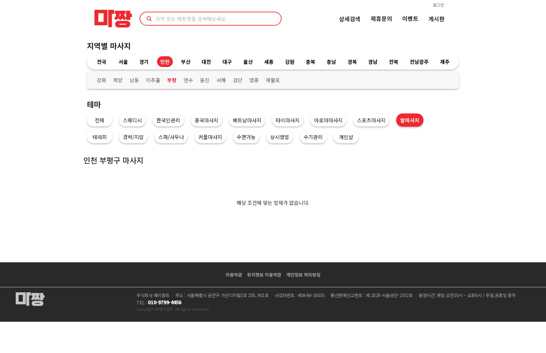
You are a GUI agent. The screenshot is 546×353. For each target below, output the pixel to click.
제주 (445, 61)
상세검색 (350, 19)
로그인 (438, 5)
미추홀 (153, 80)
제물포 (273, 80)
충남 (331, 61)
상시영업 (279, 137)
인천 (165, 61)
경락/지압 (133, 137)
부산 (186, 61)
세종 (269, 61)
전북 (393, 61)
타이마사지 (288, 120)
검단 (237, 80)
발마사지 (409, 120)
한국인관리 (168, 120)
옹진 (204, 80)
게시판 (436, 19)
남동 (134, 80)
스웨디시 (132, 120)
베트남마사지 (247, 120)
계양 (118, 80)
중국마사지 (206, 120)
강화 (101, 80)
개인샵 (346, 137)
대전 (206, 61)
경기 (144, 61)
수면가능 (246, 137)
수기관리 (313, 137)
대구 (227, 61)
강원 (289, 61)
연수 (188, 80)
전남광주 (419, 61)
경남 (373, 61)
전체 (99, 120)
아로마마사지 (328, 120)
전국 (101, 61)
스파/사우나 (171, 137)
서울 (123, 61)
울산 (248, 61)
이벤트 (410, 18)
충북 (310, 61)
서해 (221, 80)
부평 (172, 80)
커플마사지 (210, 137)
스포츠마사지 (371, 120)
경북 (352, 61)
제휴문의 (381, 18)
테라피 (100, 137)
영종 (254, 80)
